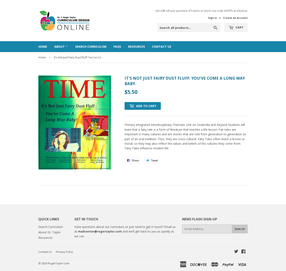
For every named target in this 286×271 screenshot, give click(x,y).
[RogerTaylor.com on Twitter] (236, 252)
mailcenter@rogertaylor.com (100, 231)
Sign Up (239, 229)
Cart (239, 27)
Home (42, 47)
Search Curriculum (90, 47)
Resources (136, 47)
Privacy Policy (64, 252)
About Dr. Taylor (49, 232)
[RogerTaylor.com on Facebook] (243, 252)
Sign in (212, 17)
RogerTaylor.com (58, 263)
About (60, 47)
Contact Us (161, 47)
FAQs (117, 47)
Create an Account (235, 17)
